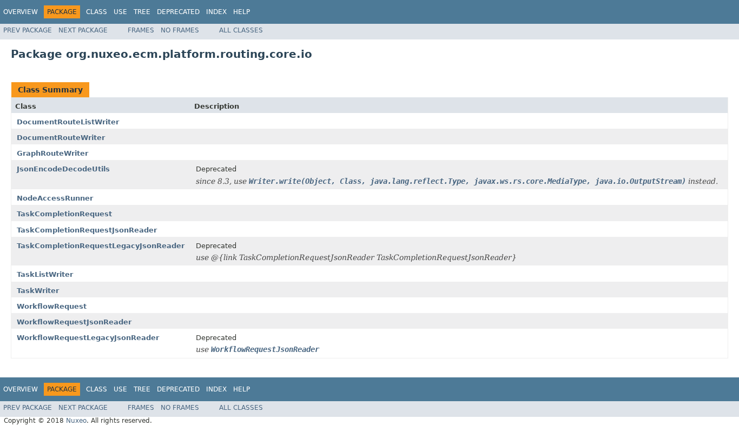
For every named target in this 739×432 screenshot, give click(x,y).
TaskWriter (38, 291)
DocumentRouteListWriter (68, 122)
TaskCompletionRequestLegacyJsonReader (100, 246)
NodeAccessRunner (55, 198)
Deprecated (178, 12)
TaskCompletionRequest (64, 214)
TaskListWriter (45, 274)
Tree (142, 12)
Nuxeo (76, 420)
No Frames (180, 30)
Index (216, 12)
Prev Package (27, 30)
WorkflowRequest (52, 306)
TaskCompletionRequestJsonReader (87, 230)
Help (241, 12)
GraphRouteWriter (52, 153)
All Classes (241, 30)
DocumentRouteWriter (61, 138)
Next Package (83, 30)
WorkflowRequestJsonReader (74, 322)
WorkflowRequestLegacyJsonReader (88, 338)
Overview (20, 12)
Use (120, 12)
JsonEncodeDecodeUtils (63, 169)
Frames (141, 30)
